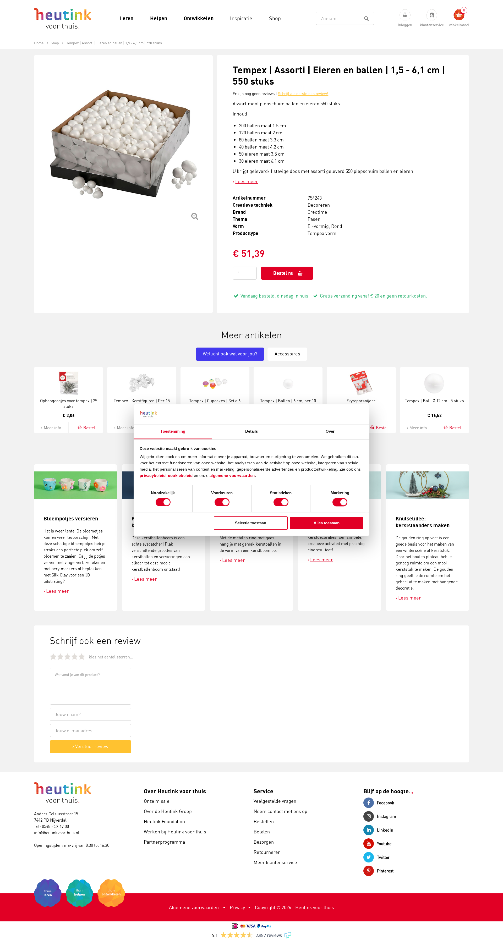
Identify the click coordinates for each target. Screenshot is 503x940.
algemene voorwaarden (232, 476)
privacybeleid (153, 476)
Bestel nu (283, 273)
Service (263, 791)
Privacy (237, 907)
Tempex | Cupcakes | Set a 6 (214, 400)
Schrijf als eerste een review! (303, 93)
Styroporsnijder (361, 400)
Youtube (384, 843)
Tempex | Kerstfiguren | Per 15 (142, 400)
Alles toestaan (327, 523)
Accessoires (287, 353)
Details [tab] (251, 431)
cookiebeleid (181, 476)
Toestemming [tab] (172, 431)
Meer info (52, 427)
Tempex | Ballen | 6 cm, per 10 (288, 400)
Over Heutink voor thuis (175, 791)
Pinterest (385, 870)
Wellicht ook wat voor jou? (230, 353)
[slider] (67, 656)
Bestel (89, 427)
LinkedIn (385, 830)
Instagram (386, 816)
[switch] (222, 502)
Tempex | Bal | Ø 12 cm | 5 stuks (434, 400)
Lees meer (246, 181)
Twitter (383, 857)
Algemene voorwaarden (194, 907)
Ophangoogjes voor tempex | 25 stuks (68, 403)
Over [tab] (330, 431)
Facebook (385, 802)
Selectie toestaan (250, 523)
